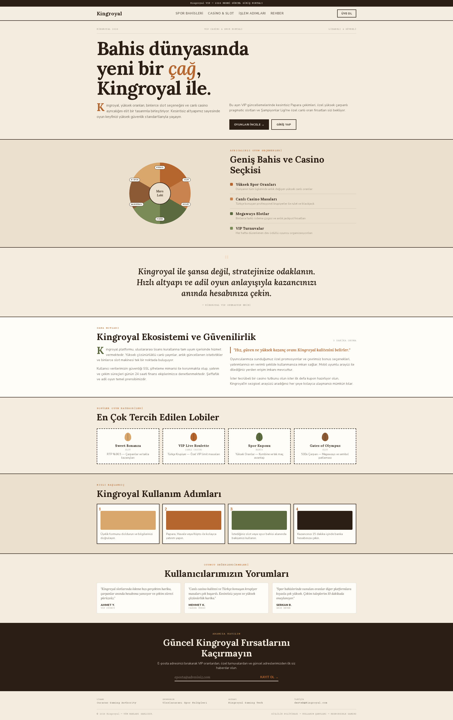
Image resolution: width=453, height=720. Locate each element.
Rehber (277, 13)
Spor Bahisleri (189, 13)
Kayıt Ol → (269, 677)
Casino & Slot (221, 13)
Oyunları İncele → (249, 124)
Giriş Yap (284, 124)
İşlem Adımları (252, 13)
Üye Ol (346, 13)
